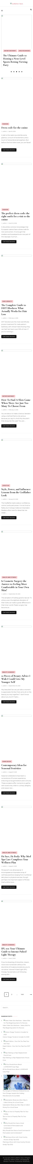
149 (22, 994)
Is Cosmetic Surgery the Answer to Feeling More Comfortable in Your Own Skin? (15, 585)
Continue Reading (9, 149)
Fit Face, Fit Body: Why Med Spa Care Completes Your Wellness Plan (16, 859)
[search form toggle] (31, 9)
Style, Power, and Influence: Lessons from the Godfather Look (16, 492)
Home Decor (7, 761)
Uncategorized (24, 50)
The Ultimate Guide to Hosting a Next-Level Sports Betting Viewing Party (15, 60)
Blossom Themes (8, 1161)
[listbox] (16, 44)
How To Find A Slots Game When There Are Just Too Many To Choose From (15, 403)
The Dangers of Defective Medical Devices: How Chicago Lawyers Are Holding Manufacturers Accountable (16, 1093)
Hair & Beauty (7, 301)
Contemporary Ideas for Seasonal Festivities (14, 767)
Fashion (5, 124)
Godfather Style (19, 1158)
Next (29, 994)
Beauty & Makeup (8, 672)
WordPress (26, 1161)
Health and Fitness (9, 577)
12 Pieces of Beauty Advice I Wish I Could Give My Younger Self (15, 679)
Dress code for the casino (14, 127)
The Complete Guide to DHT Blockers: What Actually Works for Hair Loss (14, 309)
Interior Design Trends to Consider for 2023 (16, 1037)
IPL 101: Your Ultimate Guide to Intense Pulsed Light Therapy (13, 951)
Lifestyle (6, 485)
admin (5, 131)
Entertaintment (10, 50)
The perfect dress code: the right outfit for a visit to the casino (15, 216)
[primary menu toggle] (2, 10)
